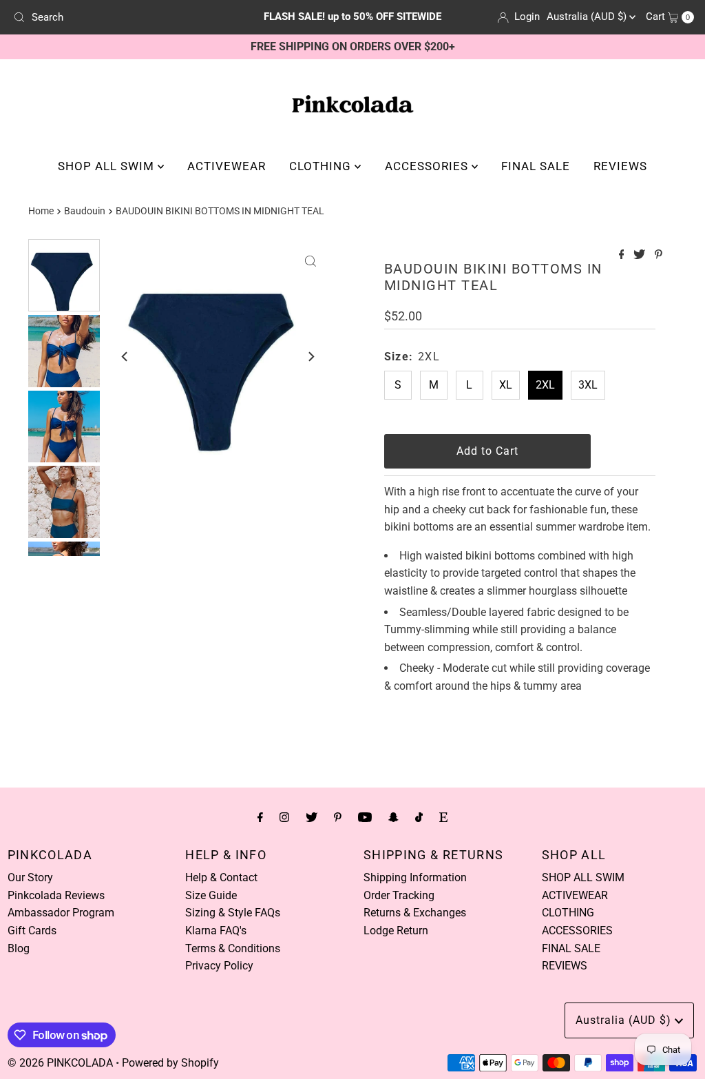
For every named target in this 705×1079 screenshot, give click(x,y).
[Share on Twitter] (640, 255)
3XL (588, 384)
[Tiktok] (419, 817)
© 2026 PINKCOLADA (60, 1062)
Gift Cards (32, 930)
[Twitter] (311, 817)
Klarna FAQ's (215, 930)
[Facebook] (260, 817)
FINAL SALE (535, 166)
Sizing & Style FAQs (232, 912)
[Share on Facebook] (623, 255)
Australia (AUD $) (588, 16)
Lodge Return (396, 930)
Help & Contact (221, 877)
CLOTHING (322, 166)
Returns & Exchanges (415, 912)
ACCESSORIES (428, 166)
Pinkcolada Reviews (56, 895)
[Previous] (125, 357)
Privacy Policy (219, 965)
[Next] (310, 357)
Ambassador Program (61, 912)
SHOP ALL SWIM (108, 166)
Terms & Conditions (232, 948)
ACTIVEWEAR (226, 166)
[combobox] (119, 17)
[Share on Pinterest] (658, 255)
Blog (19, 948)
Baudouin (84, 211)
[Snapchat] (393, 817)
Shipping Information (415, 877)
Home (41, 211)
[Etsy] (443, 817)
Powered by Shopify (170, 1062)
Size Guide (211, 895)
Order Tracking (399, 895)
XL (505, 384)
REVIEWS (620, 166)
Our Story (30, 877)
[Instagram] (284, 817)
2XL (545, 384)
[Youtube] (365, 817)
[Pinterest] (337, 817)
